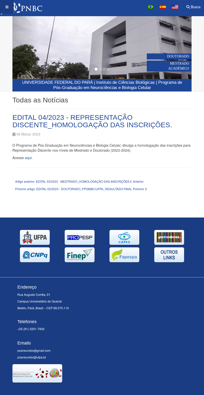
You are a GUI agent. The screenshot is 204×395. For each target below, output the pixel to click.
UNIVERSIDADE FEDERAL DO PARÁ (57, 82)
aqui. (29, 157)
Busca (195, 6)
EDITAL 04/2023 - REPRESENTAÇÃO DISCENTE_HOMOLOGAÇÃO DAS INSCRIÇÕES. (92, 121)
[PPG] (21, 7)
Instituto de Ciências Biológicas (125, 82)
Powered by (35, 389)
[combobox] (176, 5)
